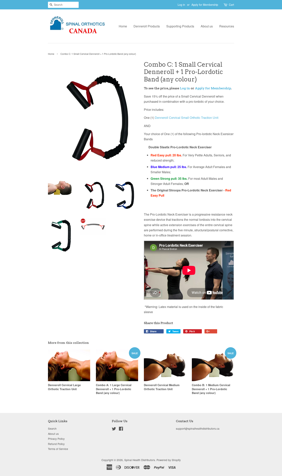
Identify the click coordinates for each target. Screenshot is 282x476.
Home (123, 26)
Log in (181, 5)
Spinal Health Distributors (139, 460)
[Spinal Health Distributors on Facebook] (121, 429)
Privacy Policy (56, 439)
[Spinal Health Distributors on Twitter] (114, 429)
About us (207, 26)
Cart (231, 5)
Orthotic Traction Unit (204, 117)
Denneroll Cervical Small (172, 117)
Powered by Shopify (169, 460)
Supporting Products (180, 26)
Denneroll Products (147, 26)
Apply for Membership (204, 5)
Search (52, 428)
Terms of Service (58, 449)
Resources (226, 26)
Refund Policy (56, 444)
